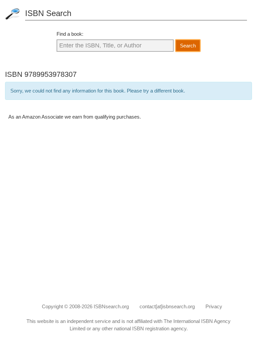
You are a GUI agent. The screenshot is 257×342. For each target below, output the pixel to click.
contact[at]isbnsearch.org (167, 306)
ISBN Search (48, 13)
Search (188, 45)
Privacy (213, 306)
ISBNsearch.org (111, 306)
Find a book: (70, 34)
